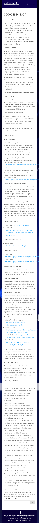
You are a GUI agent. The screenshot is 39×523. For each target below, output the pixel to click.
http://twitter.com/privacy (22, 225)
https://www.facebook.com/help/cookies (17, 246)
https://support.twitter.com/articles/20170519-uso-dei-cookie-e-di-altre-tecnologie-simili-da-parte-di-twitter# (19, 232)
